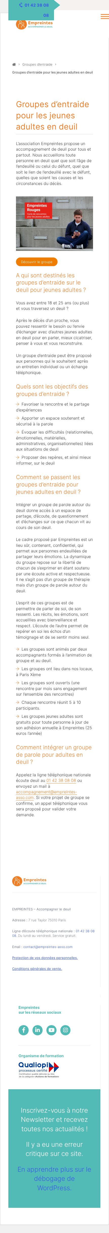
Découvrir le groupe (36, 262)
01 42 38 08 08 (61, 780)
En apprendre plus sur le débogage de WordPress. (54, 1178)
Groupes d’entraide (37, 64)
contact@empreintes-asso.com (47, 947)
